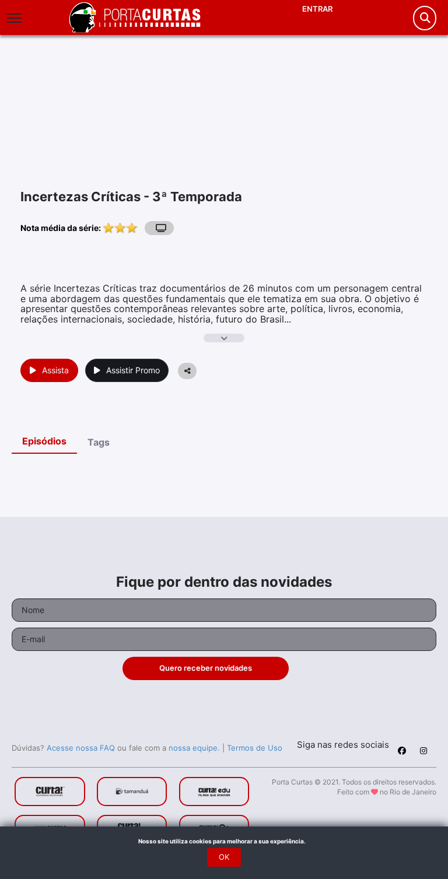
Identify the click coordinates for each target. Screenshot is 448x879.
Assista (55, 370)
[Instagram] (423, 752)
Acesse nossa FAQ (81, 747)
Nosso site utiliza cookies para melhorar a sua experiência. (224, 841)
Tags (99, 442)
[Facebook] (402, 752)
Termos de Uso (254, 747)
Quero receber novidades (205, 668)
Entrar (317, 8)
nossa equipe (193, 747)
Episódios (44, 441)
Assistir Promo (133, 370)
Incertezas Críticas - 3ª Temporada (131, 196)
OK (224, 857)
